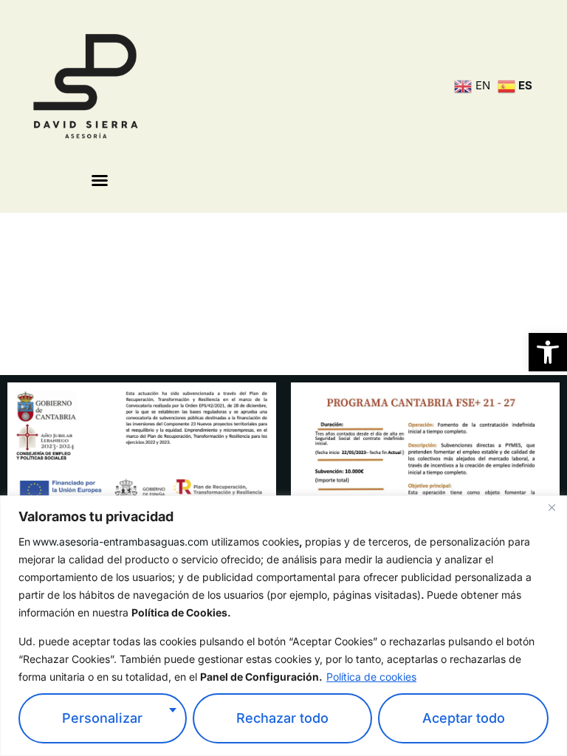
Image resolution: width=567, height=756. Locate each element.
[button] (548, 352)
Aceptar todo (463, 718)
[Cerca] (551, 508)
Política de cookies (371, 676)
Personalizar (102, 718)
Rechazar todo (282, 718)
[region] (283, 625)
